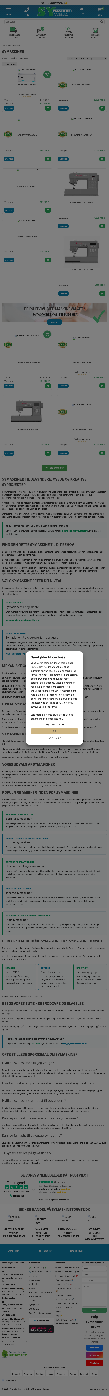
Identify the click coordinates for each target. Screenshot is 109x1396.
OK (54, 731)
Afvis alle (54, 738)
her (60, 718)
